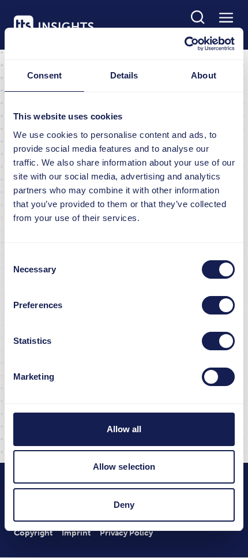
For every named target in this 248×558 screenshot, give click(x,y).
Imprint (76, 533)
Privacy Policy (126, 533)
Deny (124, 505)
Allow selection (124, 466)
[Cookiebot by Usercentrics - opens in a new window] (184, 43)
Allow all (124, 429)
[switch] (218, 305)
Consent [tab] (44, 75)
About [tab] (203, 75)
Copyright (33, 533)
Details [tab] (124, 75)
